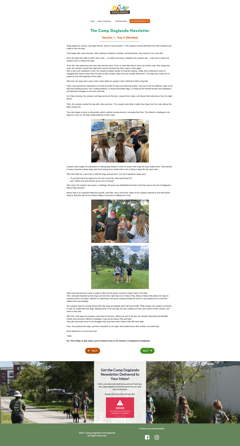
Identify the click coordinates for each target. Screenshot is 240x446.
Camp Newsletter (121, 21)
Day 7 (145, 350)
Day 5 (94, 350)
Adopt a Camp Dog (104, 21)
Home (93, 21)
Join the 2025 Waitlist (138, 21)
